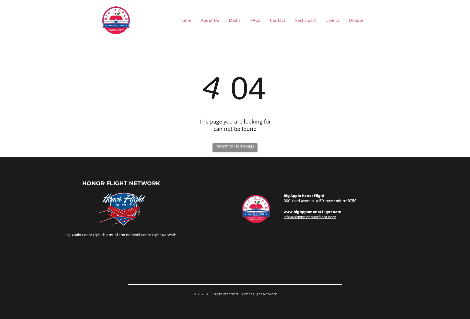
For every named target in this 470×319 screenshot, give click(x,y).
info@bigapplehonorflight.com (310, 217)
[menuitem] (185, 20)
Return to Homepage (235, 146)
